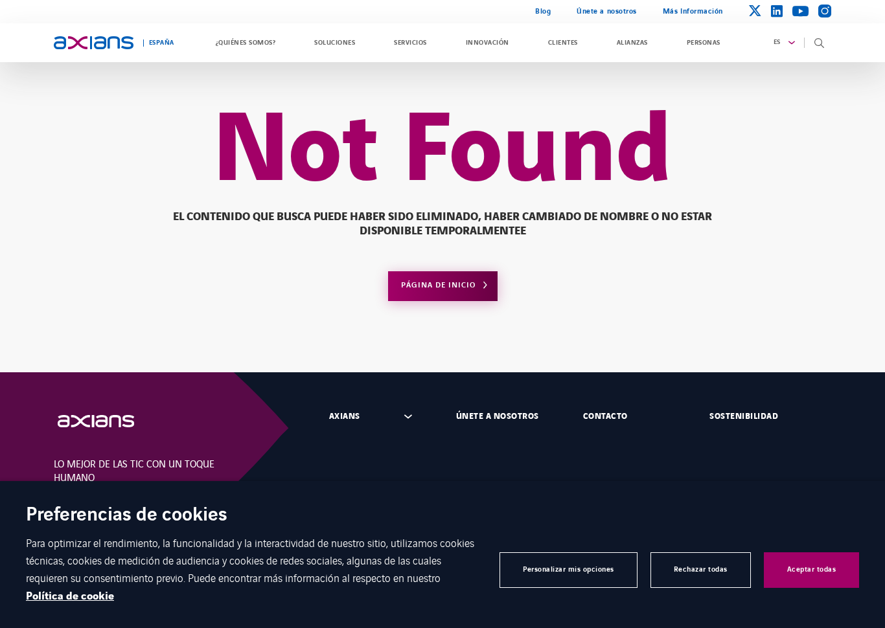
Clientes (563, 42)
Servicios (410, 42)
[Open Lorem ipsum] (109, 421)
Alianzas (632, 42)
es (777, 42)
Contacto (605, 416)
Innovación (487, 42)
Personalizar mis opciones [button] (568, 569)
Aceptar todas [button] (811, 569)
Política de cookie (70, 596)
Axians (344, 416)
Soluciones (334, 42)
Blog (543, 11)
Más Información (693, 11)
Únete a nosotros (607, 11)
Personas (703, 42)
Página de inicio (438, 285)
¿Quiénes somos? (245, 42)
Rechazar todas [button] (701, 569)
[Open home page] (93, 42)
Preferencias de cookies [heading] (126, 516)
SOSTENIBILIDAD (743, 416)
